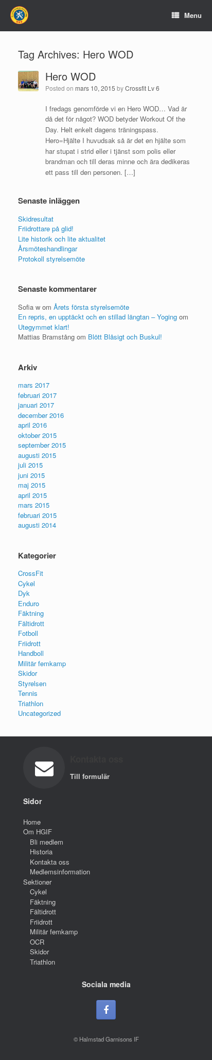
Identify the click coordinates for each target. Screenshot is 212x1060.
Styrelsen (32, 683)
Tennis (28, 693)
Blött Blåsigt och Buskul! (125, 337)
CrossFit (30, 573)
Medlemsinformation (60, 871)
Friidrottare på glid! (46, 228)
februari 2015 (37, 515)
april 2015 (32, 495)
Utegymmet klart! (43, 327)
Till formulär (91, 776)
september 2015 (42, 445)
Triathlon (30, 703)
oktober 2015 (37, 435)
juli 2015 (30, 465)
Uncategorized (39, 713)
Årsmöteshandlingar (47, 248)
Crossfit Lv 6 (142, 88)
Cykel (26, 583)
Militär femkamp (42, 663)
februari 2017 (37, 395)
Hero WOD (70, 76)
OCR (37, 942)
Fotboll (28, 633)
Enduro (28, 603)
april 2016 (32, 425)
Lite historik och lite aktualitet (61, 239)
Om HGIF (37, 831)
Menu (193, 15)
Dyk (24, 593)
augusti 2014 (37, 525)
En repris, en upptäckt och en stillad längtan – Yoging (97, 317)
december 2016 (41, 415)
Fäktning (31, 613)
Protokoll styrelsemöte (51, 259)
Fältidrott (31, 623)
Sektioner (37, 882)
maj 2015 (31, 485)
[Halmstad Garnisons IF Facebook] (106, 1009)
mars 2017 (33, 385)
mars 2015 (33, 505)
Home (32, 822)
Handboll (31, 653)
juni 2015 (31, 475)
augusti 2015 (37, 455)
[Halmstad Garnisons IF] (19, 15)
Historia (41, 851)
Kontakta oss (49, 862)
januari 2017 (36, 405)
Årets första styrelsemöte (91, 307)
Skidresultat (36, 219)
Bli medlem (46, 842)
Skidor (27, 673)
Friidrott (29, 643)
